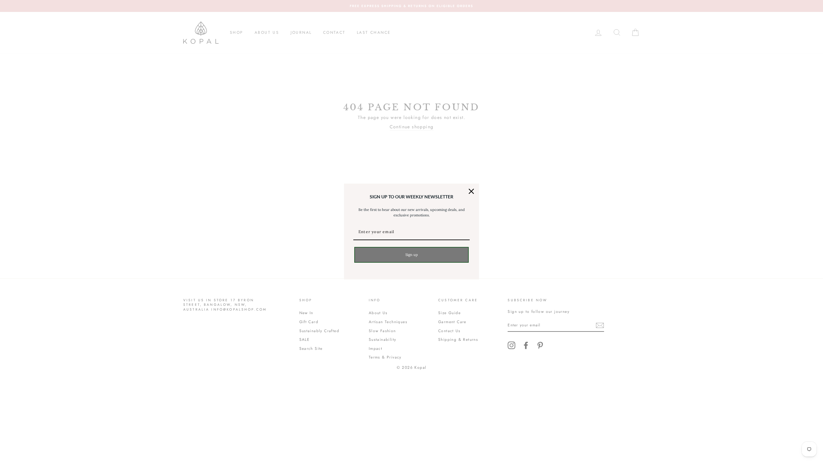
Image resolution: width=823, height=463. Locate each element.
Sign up (411, 254)
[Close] (471, 191)
